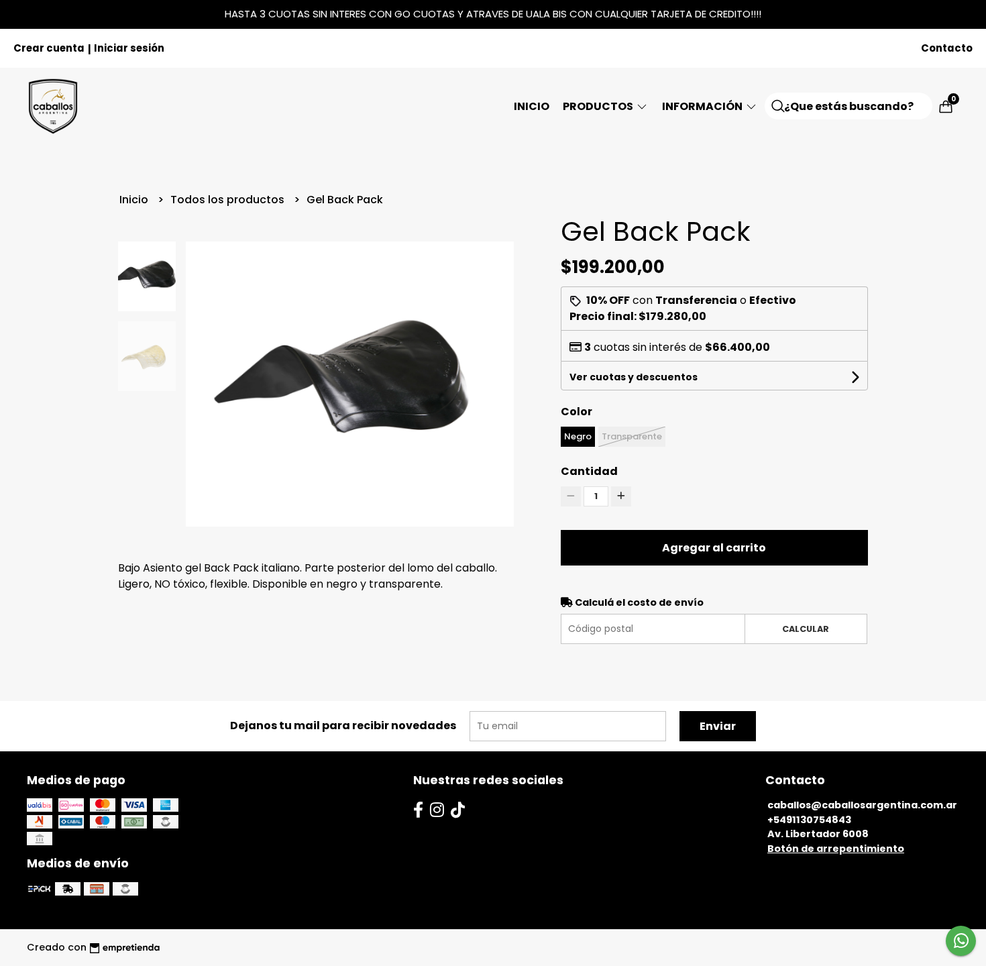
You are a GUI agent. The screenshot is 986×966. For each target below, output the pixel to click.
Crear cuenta (49, 48)
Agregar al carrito (714, 547)
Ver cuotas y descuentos (633, 377)
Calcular (805, 629)
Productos (599, 106)
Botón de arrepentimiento (835, 848)
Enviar (718, 726)
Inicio (531, 106)
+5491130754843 (809, 819)
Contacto (947, 48)
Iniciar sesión (129, 48)
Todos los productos (228, 199)
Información (703, 106)
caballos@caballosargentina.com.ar (862, 805)
